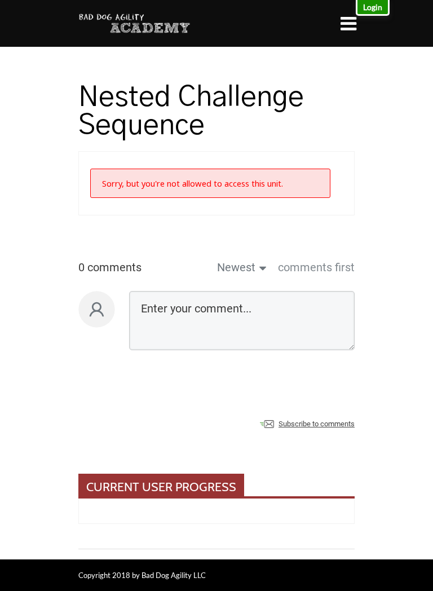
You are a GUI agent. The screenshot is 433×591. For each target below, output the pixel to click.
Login (372, 7)
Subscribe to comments (317, 424)
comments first (316, 267)
